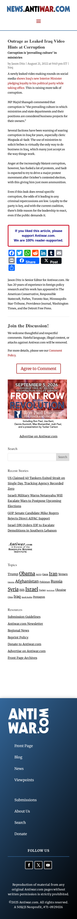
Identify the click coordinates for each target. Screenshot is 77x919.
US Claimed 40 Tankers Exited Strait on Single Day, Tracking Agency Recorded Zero (36, 483)
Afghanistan (27, 581)
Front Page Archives (22, 658)
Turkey (42, 590)
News (19, 768)
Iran (53, 573)
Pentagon (39, 597)
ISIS (21, 590)
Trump (13, 574)
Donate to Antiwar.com (24, 644)
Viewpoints (24, 780)
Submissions (25, 800)
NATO (38, 574)
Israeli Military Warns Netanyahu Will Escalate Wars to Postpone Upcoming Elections (35, 501)
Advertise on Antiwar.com (38, 436)
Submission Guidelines (24, 617)
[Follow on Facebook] (29, 865)
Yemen (63, 574)
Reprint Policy (18, 637)
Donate (20, 834)
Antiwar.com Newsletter (25, 624)
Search (20, 822)
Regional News (18, 630)
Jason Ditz (18, 63)
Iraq (10, 67)
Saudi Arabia (27, 597)
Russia (56, 581)
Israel (31, 589)
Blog (18, 757)
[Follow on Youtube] (48, 865)
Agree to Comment (38, 368)
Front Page (23, 746)
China (10, 597)
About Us (22, 811)
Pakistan (44, 581)
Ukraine (60, 590)
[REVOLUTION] (37, 427)
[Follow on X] (38, 865)
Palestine (11, 582)
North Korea (50, 590)
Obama (27, 573)
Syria (13, 589)
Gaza (45, 574)
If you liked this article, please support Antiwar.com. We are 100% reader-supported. (38, 235)
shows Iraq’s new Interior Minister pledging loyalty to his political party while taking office (36, 83)
